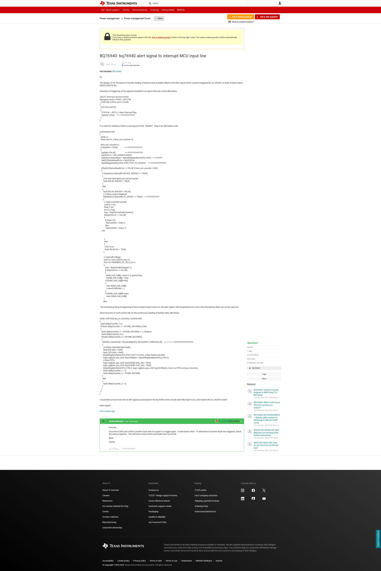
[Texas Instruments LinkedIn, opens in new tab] (242, 499)
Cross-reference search (159, 501)
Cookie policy (123, 561)
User (279, 3)
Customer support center (160, 506)
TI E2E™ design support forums (163, 495)
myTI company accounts (206, 495)
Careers (106, 495)
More (160, 18)
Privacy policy (139, 561)
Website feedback (204, 561)
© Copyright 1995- (113, 565)
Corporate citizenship (112, 527)
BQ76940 (256, 368)
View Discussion (129, 449)
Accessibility (108, 561)
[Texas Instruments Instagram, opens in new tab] (242, 491)
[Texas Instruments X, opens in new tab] (264, 491)
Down (118, 449)
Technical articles (139, 10)
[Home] (120, 3)
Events (105, 511)
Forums (126, 10)
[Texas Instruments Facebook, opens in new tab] (253, 491)
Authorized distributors (205, 511)
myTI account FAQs (158, 522)
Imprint (219, 561)
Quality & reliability (157, 517)
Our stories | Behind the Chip (115, 506)
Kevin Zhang (111, 64)
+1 (241, 421)
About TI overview (110, 490)
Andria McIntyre (116, 421)
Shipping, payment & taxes (207, 501)
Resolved (252, 342)
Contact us (154, 490)
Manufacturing (109, 522)
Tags (264, 374)
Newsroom (107, 501)
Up (110, 449)
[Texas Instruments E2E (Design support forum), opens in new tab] (253, 499)
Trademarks (186, 561)
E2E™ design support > (110, 10)
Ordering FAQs (201, 506)
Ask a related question (242, 17)
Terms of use (171, 561)
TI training (154, 10)
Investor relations (110, 517)
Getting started (168, 10)
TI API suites (200, 490)
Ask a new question (269, 17)
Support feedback (378, 539)
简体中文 (181, 10)
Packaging (153, 511)
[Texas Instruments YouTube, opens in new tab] (264, 499)
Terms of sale (156, 561)
